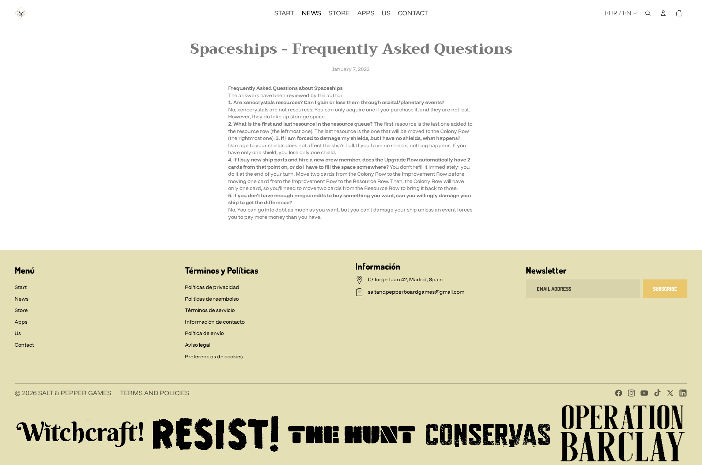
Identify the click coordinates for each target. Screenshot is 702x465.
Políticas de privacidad (212, 287)
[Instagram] (630, 33)
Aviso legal (197, 345)
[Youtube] (644, 393)
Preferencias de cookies (214, 356)
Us (18, 333)
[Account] (663, 13)
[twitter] (669, 33)
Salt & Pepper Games (74, 393)
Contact (24, 345)
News (22, 299)
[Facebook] (617, 33)
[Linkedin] (683, 33)
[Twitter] (670, 393)
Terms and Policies (154, 393)
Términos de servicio (210, 310)
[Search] (648, 13)
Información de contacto (215, 322)
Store (21, 310)
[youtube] (643, 33)
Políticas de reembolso (212, 299)
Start (21, 287)
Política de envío (204, 333)
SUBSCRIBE (665, 289)
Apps (21, 322)
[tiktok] (656, 33)
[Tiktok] (657, 393)
